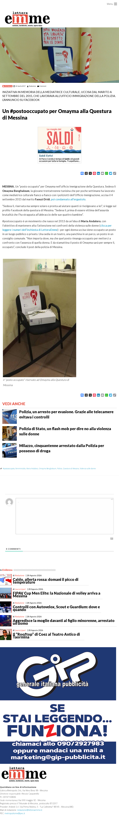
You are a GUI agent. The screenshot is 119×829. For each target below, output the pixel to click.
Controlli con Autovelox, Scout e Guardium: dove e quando (56, 608)
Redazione (32, 86)
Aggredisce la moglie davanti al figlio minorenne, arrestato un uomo (64, 622)
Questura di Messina (71, 468)
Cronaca (8, 86)
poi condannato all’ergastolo (68, 199)
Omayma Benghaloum (47, 468)
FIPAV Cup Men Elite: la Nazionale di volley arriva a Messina (56, 594)
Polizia (59, 468)
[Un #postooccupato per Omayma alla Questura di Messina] (59, 55)
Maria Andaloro (32, 468)
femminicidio (21, 468)
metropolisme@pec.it (15, 813)
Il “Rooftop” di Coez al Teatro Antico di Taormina (46, 635)
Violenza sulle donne (88, 468)
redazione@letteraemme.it (29, 810)
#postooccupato (9, 468)
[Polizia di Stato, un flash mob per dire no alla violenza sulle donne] (9, 433)
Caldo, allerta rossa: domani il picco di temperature (45, 581)
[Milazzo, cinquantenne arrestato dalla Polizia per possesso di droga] (9, 450)
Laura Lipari (20, 589)
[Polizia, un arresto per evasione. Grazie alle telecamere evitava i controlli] (9, 416)
